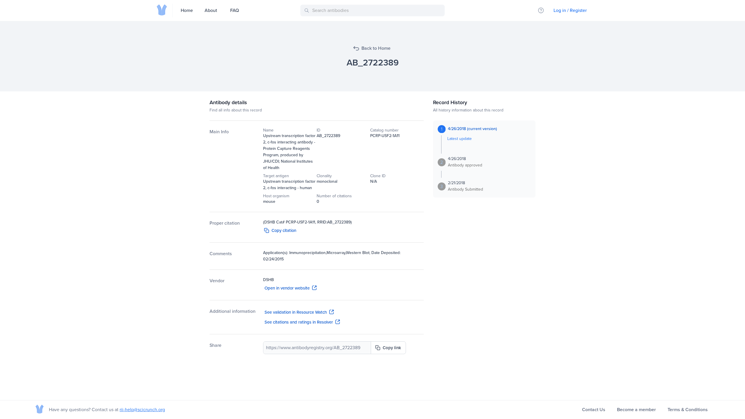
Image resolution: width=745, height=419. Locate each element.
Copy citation (284, 230)
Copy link (392, 348)
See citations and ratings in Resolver (299, 322)
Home (187, 10)
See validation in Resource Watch (296, 312)
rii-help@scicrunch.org (142, 409)
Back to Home (376, 48)
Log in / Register (570, 10)
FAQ (234, 10)
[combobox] (373, 10)
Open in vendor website (287, 288)
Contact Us (593, 409)
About (211, 10)
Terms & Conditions (688, 409)
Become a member (636, 409)
